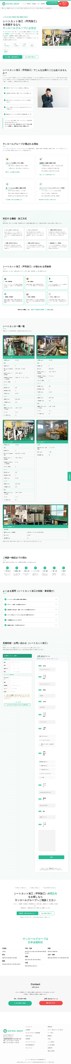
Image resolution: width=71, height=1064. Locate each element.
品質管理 (50, 1047)
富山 (28, 951)
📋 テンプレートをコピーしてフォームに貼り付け (17, 704)
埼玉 (11, 964)
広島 (33, 966)
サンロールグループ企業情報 (33, 1032)
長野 (38, 951)
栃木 (6, 964)
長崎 (54, 957)
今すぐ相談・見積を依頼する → (12, 57)
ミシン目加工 (51, 1041)
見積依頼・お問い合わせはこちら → (27, 913)
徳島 (49, 951)
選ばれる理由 (51, 1050)
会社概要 (28, 1029)
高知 (56, 951)
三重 (27, 953)
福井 (33, 951)
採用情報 (28, 1038)
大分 (59, 957)
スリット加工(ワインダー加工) (55, 1029)
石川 (31, 951)
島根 (28, 966)
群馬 (8, 964)
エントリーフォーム (31, 1041)
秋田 (11, 957)
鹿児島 (64, 957)
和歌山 (39, 959)
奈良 (36, 959)
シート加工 (50, 1032)
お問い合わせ (29, 1035)
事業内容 (50, 1026)
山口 (36, 966)
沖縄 (67, 957)
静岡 (43, 951)
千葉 (13, 964)
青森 (3, 957)
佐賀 (51, 957)
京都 (28, 959)
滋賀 (26, 959)
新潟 (26, 951)
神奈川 (19, 964)
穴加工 (49, 1038)
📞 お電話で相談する (31, 57)
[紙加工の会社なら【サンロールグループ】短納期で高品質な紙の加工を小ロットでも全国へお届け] (10, 4)
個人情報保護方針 (30, 1044)
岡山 (31, 966)
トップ (27, 1059)
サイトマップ (29, 1047)
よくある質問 (51, 1044)
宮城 (8, 957)
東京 (16, 964)
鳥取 (26, 966)
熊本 (56, 957)
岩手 (6, 957)
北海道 (4, 951)
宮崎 (61, 957)
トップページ (29, 1026)
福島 (16, 957)
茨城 (3, 964)
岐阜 (41, 951)
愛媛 (54, 951)
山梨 (36, 951)
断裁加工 (50, 1035)
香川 (51, 951)
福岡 (49, 957)
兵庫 (33, 959)
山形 (13, 957)
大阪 (31, 959)
